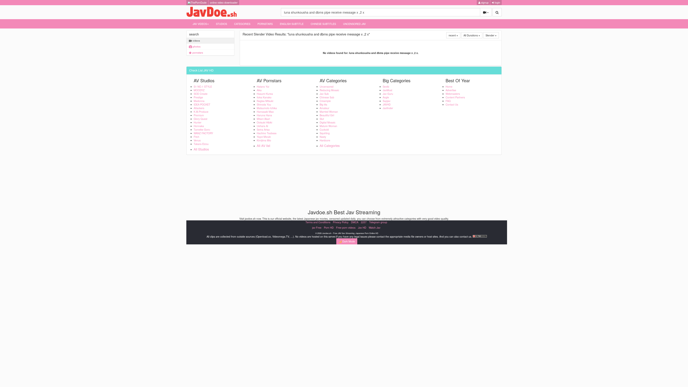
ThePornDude (199, 2)
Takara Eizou (201, 144)
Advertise (451, 90)
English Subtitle (292, 24)
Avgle (386, 97)
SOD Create (200, 93)
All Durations (471, 35)
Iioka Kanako (264, 97)
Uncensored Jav (354, 24)
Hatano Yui (263, 86)
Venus (197, 140)
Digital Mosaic (327, 122)
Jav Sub (324, 93)
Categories (242, 24)
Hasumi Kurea (265, 93)
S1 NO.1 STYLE (203, 86)
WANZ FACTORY (203, 133)
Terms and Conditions (317, 222)
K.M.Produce (201, 111)
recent (453, 35)
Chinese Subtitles (323, 24)
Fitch (196, 136)
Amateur (324, 108)
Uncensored (326, 86)
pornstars (197, 52)
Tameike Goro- (202, 129)
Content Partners (455, 97)
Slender (490, 35)
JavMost (387, 90)
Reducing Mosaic (329, 90)
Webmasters (453, 93)
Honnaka (199, 126)
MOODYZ (199, 90)
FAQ (448, 101)
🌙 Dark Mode (347, 241)
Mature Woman (328, 126)
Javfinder (388, 108)
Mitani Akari (263, 119)
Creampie (325, 101)
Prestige (198, 97)
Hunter (197, 122)
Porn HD (329, 227)
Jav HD (362, 227)
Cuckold (324, 129)
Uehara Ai (262, 126)
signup (484, 2)
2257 (364, 222)
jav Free (316, 227)
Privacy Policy (340, 222)
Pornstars (265, 24)
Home (449, 86)
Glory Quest (200, 119)
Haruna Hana (264, 115)
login (497, 2)
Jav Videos (200, 24)
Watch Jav (374, 227)
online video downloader (224, 2)
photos (196, 46)
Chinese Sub (327, 97)
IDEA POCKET (202, 104)
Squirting (325, 133)
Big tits (323, 104)
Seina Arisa (263, 129)
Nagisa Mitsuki (265, 101)
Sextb (386, 86)
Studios (221, 24)
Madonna (199, 101)
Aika (259, 90)
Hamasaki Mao (265, 111)
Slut (322, 119)
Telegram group (378, 222)
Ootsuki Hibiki (264, 122)
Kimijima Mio (264, 140)
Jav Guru (388, 93)
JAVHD (387, 104)
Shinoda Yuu (264, 104)
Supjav (386, 101)
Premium (199, 115)
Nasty (323, 136)
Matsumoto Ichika (267, 108)
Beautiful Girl (327, 115)
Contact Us (452, 104)
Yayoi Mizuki (264, 136)
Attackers (199, 108)
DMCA (354, 222)
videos (196, 40)
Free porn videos (345, 227)
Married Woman (329, 111)
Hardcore (325, 140)
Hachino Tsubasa (266, 133)
